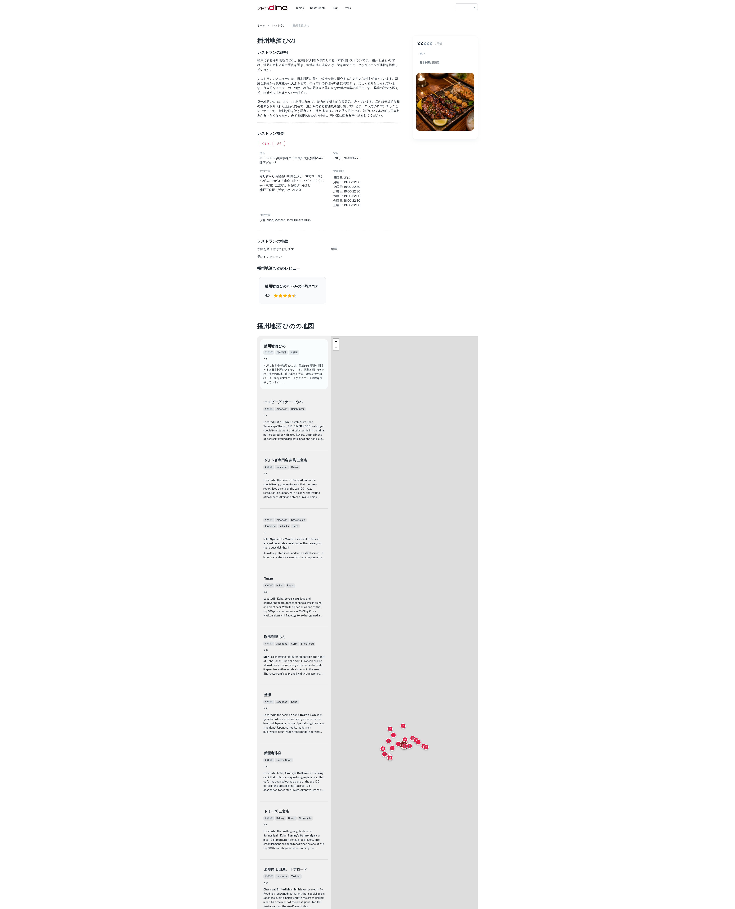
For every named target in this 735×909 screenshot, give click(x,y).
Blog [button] (335, 8)
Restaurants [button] (318, 8)
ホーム (261, 25)
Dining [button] (300, 8)
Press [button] (347, 8)
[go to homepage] (272, 10)
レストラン (279, 25)
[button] (466, 7)
